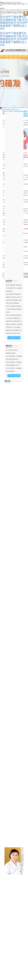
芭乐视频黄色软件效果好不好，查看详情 (14, 338)
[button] (15, 105)
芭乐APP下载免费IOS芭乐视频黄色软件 (17, 107)
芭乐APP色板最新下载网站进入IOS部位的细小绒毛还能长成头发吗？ (14, 309)
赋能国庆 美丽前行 (11, 353)
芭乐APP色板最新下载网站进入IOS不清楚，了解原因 (14, 376)
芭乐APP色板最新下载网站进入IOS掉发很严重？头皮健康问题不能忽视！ (14, 288)
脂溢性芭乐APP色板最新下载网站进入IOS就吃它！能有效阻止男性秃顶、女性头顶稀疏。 (14, 324)
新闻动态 (20, 56)
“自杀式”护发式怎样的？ (12, 350)
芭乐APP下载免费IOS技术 (16, 57)
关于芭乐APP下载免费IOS (6, 57)
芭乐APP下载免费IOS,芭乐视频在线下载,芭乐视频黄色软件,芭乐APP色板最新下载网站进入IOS (14, 22)
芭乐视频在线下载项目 (11, 57)
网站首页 (2, 56)
